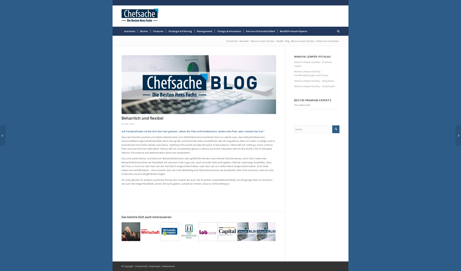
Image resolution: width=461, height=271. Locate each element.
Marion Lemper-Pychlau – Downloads (314, 86)
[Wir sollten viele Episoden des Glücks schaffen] (150, 231)
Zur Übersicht (302, 105)
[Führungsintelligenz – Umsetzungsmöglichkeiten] (3, 135)
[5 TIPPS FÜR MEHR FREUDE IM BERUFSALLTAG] (227, 231)
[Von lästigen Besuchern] (246, 231)
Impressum (154, 266)
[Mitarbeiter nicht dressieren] (169, 231)
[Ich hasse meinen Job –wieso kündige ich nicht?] (458, 135)
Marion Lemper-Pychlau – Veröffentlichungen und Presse (311, 73)
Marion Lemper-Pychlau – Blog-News (314, 80)
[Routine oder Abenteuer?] (266, 231)
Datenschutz (169, 266)
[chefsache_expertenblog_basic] (199, 84)
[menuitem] (130, 31)
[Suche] (337, 31)
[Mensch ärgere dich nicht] (189, 231)
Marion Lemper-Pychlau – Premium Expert (313, 63)
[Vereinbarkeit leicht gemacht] (208, 231)
